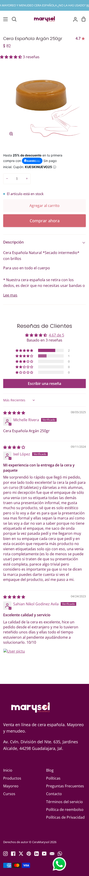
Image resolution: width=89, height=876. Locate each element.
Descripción (13, 242)
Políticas (53, 778)
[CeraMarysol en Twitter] (21, 853)
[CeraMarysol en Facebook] (13, 853)
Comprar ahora (45, 220)
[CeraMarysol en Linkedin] (36, 853)
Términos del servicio (64, 801)
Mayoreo (10, 786)
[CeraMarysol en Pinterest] (28, 853)
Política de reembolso (65, 809)
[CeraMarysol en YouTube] (44, 853)
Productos (12, 778)
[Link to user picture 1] (14, 659)
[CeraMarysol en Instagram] (5, 853)
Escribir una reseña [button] (44, 383)
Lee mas (10, 295)
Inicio (7, 770)
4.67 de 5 (56, 335)
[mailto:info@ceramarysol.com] (52, 853)
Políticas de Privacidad (65, 817)
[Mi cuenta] (73, 19)
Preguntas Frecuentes (65, 786)
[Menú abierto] (4, 19)
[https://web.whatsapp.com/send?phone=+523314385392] (60, 853)
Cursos (9, 793)
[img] (14, 412)
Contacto (54, 793)
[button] (11, 56)
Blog (50, 770)
